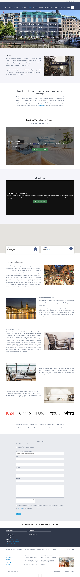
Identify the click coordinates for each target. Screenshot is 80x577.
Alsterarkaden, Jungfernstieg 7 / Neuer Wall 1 (26, 447)
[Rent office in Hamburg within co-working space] (72, 564)
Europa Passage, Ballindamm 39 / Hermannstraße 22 (27, 446)
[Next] (79, 413)
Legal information (60, 571)
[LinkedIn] (69, 1)
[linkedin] (67, 549)
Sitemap (72, 571)
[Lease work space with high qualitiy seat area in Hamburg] (66, 564)
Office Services (48, 549)
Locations (13, 549)
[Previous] (1, 413)
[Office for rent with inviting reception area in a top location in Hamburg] (66, 559)
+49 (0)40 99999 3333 (51, 249)
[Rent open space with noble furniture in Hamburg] (61, 564)
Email (18, 473)
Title (18, 456)
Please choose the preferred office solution (24, 451)
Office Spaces (19, 549)
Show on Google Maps (11, 543)
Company (18, 467)
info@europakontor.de (49, 252)
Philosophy (8, 549)
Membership (32, 549)
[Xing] (67, 1)
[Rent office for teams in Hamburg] (61, 559)
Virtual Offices (26, 549)
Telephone (18, 478)
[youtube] (73, 549)
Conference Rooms (40, 549)
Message (18, 484)
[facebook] (70, 549)
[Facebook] (71, 1)
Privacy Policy (20, 508)
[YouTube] (74, 1)
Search (73, 7)
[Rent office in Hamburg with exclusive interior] (72, 559)
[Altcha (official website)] (33, 500)
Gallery (54, 549)
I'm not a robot (21, 500)
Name (18, 462)
